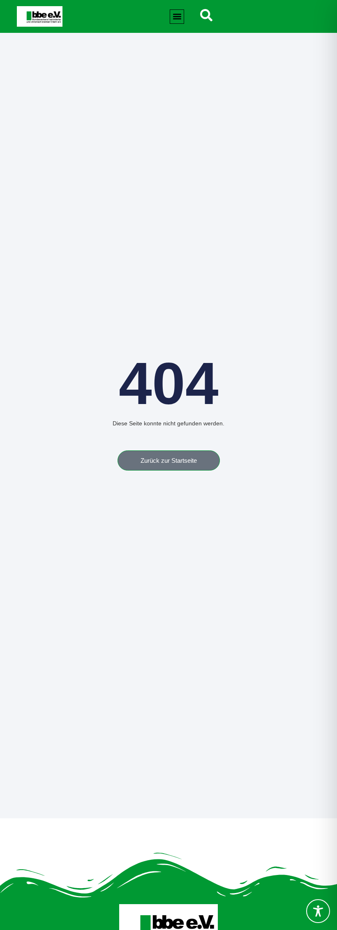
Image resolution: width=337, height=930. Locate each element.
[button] (177, 16)
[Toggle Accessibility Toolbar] (318, 911)
